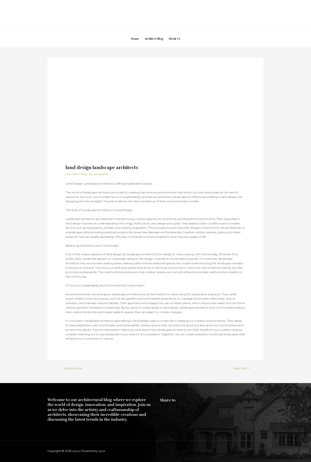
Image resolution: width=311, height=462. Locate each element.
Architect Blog (154, 38)
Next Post (241, 368)
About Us (174, 38)
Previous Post (72, 368)
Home (135, 38)
